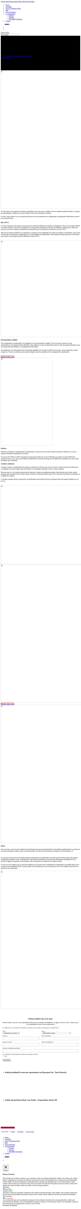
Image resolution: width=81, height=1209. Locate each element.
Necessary (8, 1189)
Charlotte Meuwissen (9, 56)
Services (11, 1150)
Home (7, 1137)
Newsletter (21, 1131)
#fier (6, 1143)
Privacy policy (30, 1131)
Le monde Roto (10, 1146)
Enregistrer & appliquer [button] (10, 1205)
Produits (11, 1148)
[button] (7, 357)
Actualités (8, 1139)
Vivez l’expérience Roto (23, 56)
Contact (13, 1131)
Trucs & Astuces (10, 1144)
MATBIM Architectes (15, 1152)
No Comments (5, 58)
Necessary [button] (6, 1187)
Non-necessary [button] (7, 1196)
